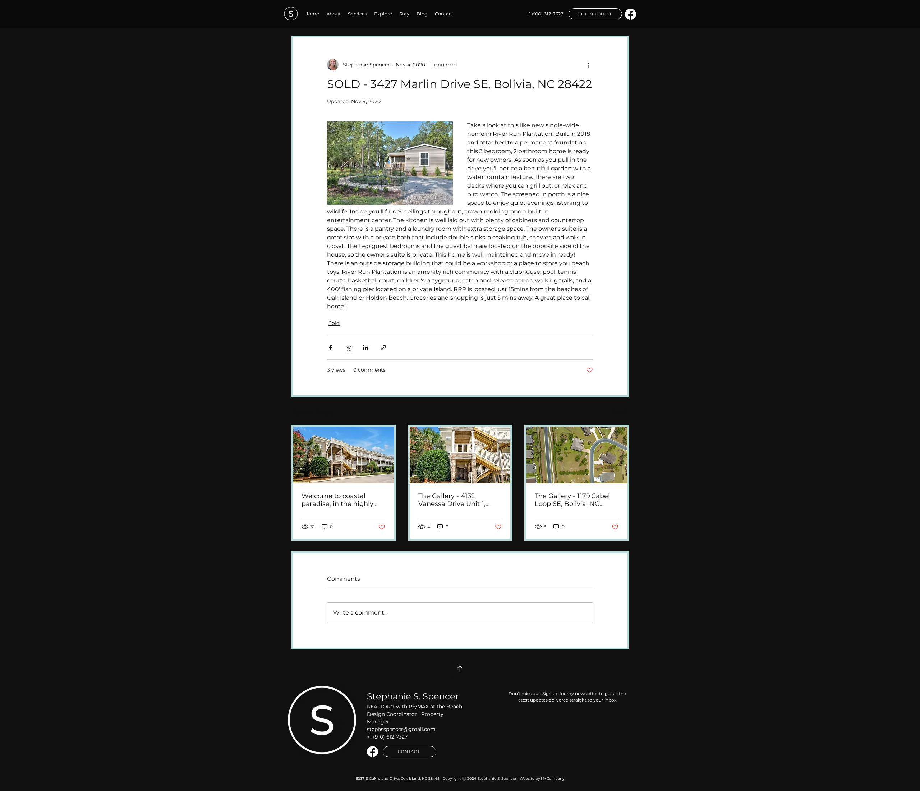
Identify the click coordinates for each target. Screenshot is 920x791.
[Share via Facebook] (330, 347)
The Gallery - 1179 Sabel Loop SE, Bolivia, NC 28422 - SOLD (572, 500)
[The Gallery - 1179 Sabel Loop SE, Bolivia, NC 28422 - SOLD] (576, 455)
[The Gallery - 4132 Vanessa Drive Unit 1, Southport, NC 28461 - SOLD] (460, 455)
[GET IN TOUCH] (460, 670)
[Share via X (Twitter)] (348, 347)
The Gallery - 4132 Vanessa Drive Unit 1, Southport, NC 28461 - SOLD (453, 500)
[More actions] (588, 64)
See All (620, 411)
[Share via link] (383, 347)
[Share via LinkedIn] (365, 347)
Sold (334, 323)
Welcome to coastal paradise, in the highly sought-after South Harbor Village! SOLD (337, 500)
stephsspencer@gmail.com (401, 729)
